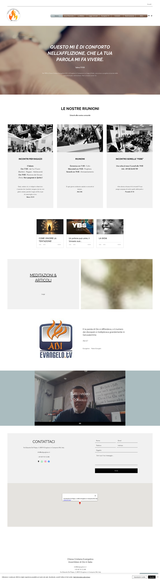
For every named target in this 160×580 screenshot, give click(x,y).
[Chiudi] (158, 577)
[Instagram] (45, 462)
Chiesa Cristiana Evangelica (80, 559)
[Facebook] (152, 16)
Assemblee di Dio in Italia (80, 562)
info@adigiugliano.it (44, 452)
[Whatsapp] (42, 462)
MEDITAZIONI (41, 275)
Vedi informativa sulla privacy (81, 577)
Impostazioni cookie (139, 577)
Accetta (152, 577)
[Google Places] (149, 16)
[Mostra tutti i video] (80, 424)
